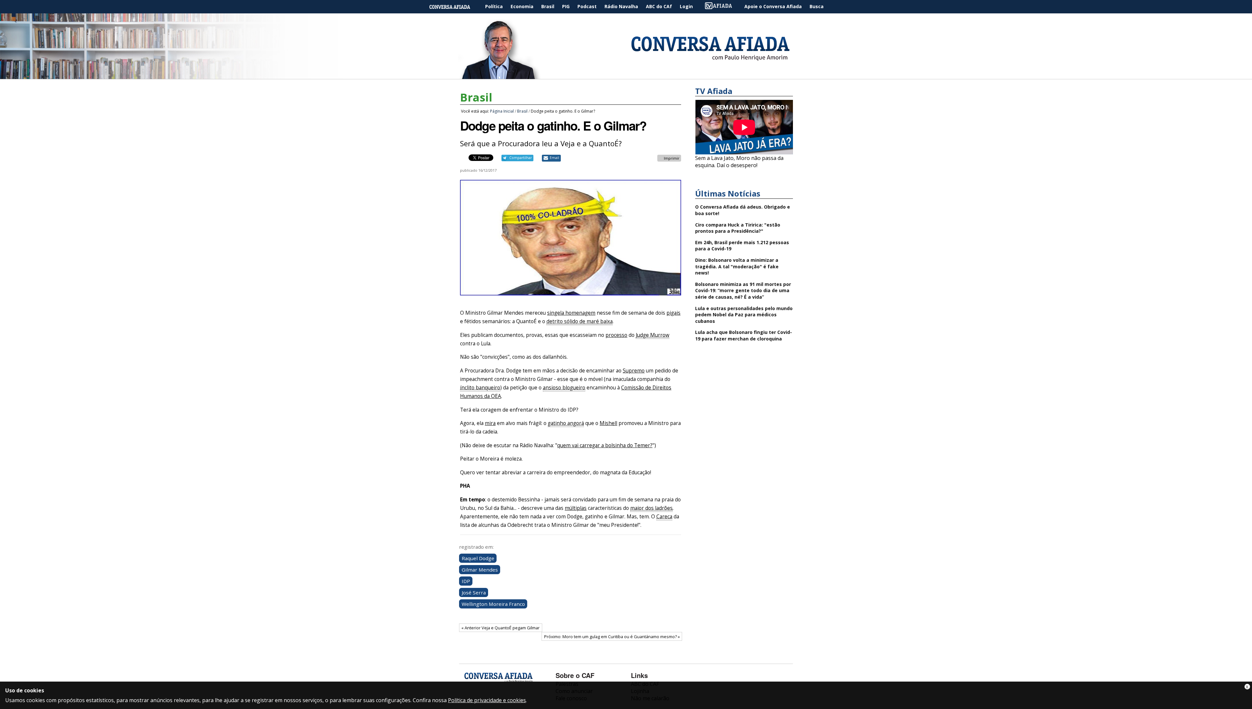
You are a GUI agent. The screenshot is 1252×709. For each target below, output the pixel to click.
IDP (466, 581)
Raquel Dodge (478, 558)
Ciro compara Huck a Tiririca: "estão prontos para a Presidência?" (737, 228)
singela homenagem (571, 312)
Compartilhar (520, 157)
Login (686, 6)
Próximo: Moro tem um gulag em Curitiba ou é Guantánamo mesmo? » (612, 636)
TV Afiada (722, 7)
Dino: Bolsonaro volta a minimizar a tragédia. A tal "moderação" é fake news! (737, 266)
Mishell (608, 423)
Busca (817, 6)
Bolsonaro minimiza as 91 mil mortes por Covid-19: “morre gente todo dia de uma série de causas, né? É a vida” (743, 290)
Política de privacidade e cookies (487, 700)
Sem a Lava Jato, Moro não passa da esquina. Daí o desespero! (739, 161)
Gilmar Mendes (480, 569)
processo (616, 335)
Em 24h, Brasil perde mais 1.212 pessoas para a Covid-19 (742, 245)
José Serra (474, 592)
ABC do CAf (659, 6)
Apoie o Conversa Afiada (773, 6)
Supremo (634, 370)
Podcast (587, 6)
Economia (522, 6)
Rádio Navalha (621, 6)
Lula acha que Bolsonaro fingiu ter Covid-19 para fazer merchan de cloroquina (743, 335)
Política (494, 6)
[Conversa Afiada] (626, 75)
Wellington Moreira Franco (493, 604)
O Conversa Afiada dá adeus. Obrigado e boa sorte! (742, 210)
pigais (673, 312)
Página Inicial (454, 7)
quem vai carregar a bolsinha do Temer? (604, 445)
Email (554, 157)
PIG (566, 6)
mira (490, 423)
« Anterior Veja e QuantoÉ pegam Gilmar (500, 628)
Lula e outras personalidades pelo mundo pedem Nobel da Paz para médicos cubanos (744, 314)
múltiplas (576, 508)
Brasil (547, 6)
